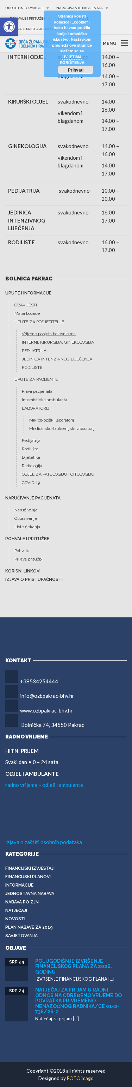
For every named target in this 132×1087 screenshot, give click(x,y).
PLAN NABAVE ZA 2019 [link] (29, 927)
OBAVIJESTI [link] (25, 305)
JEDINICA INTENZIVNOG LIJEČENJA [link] (57, 359)
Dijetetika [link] (31, 457)
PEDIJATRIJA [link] (34, 350)
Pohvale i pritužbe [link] (27, 18)
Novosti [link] (15, 918)
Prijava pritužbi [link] (28, 559)
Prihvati (75, 70)
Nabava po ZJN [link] (22, 902)
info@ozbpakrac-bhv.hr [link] (47, 695)
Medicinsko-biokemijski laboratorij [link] (62, 428)
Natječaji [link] (16, 910)
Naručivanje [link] (26, 510)
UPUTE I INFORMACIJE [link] (24, 8)
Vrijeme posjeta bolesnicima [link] (49, 333)
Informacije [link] (19, 885)
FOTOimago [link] (80, 1078)
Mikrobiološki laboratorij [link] (51, 420)
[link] (9, 27)
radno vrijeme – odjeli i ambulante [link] (44, 785)
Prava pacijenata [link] (37, 391)
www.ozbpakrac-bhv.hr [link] (46, 710)
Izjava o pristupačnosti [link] (33, 29)
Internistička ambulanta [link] (44, 399)
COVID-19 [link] (31, 482)
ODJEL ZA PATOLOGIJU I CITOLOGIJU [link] (58, 474)
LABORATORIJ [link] (35, 408)
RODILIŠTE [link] (32, 367)
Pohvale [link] (21, 550)
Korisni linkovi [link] (22, 571)
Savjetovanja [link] (21, 935)
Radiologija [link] (32, 465)
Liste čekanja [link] (27, 526)
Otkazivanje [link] (25, 518)
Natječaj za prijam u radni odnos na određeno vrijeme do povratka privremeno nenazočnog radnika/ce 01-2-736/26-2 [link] (78, 1000)
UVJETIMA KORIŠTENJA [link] (72, 59)
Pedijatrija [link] (31, 440)
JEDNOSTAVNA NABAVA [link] (29, 893)
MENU (109, 43)
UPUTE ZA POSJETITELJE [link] (39, 321)
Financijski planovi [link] (28, 876)
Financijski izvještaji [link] (30, 868)
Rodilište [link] (30, 448)
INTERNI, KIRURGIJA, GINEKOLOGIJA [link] (58, 342)
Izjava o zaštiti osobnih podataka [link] (43, 842)
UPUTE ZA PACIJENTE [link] (36, 379)
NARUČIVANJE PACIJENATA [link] (79, 8)
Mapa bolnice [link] (27, 313)
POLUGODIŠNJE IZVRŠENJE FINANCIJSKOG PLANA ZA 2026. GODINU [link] (73, 966)
